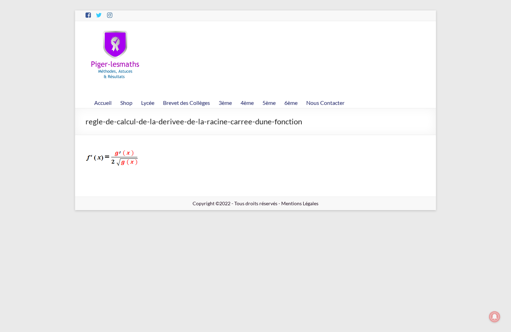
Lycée (147, 102)
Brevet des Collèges (186, 102)
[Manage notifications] (494, 316)
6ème (291, 102)
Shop (126, 102)
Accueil (103, 102)
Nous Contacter (325, 102)
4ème (247, 102)
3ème (225, 102)
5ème (269, 102)
